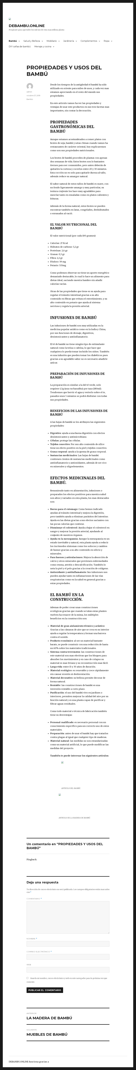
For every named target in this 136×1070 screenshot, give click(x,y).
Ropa (106, 41)
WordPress (55, 1061)
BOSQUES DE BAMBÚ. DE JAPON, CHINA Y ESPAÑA (64, 859)
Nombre (32, 939)
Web (29, 965)
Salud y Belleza (32, 41)
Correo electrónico (39, 952)
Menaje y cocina (42, 46)
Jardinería (68, 41)
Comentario (34, 899)
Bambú (13, 41)
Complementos (89, 41)
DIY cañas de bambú (20, 46)
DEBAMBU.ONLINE (27, 25)
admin (29, 92)
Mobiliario (52, 41)
